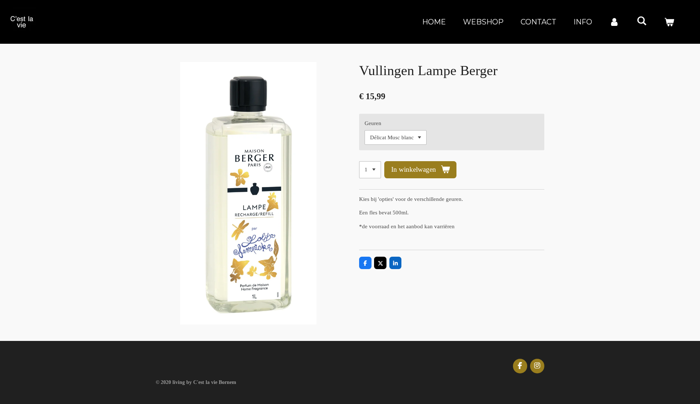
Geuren (373, 123)
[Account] (614, 22)
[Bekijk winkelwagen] (669, 22)
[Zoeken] (642, 20)
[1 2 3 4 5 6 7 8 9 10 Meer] (370, 169)
